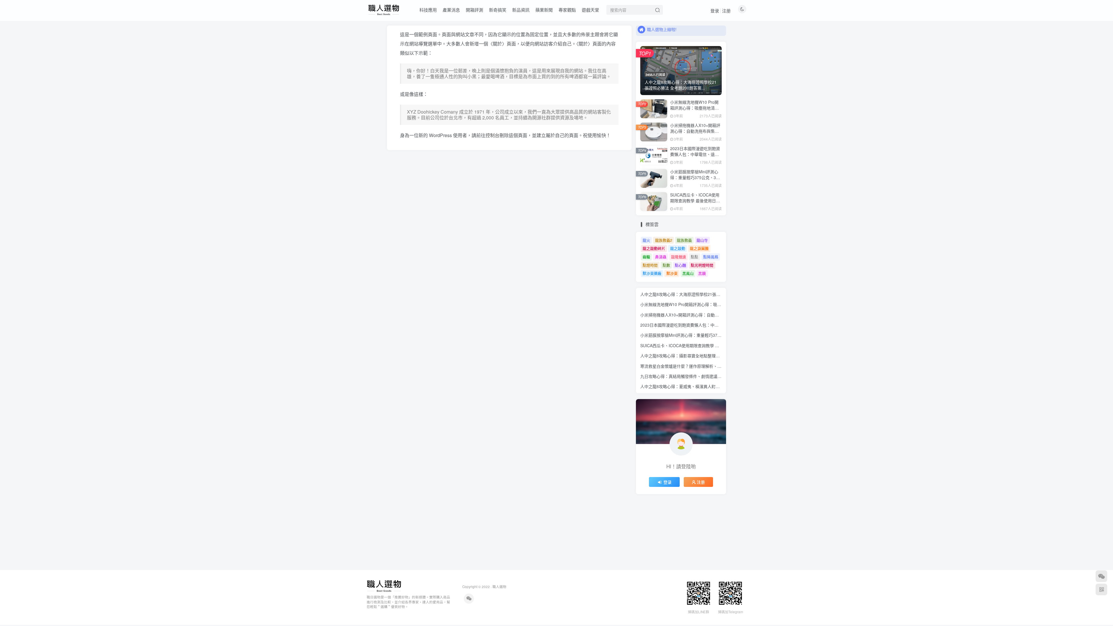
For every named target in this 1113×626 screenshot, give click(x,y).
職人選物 (499, 586)
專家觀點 (567, 10)
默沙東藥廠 (652, 273)
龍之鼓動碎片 (654, 248)
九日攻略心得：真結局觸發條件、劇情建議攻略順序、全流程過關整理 (703, 376)
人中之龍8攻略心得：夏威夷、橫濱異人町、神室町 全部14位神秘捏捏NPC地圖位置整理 (719, 386)
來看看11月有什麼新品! (668, 30)
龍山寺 (702, 240)
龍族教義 (684, 240)
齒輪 (646, 256)
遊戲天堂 (590, 10)
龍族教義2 (663, 240)
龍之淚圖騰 (699, 248)
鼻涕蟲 (660, 256)
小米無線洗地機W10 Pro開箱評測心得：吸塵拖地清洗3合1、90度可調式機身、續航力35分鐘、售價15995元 (696, 110)
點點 (694, 256)
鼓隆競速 (678, 256)
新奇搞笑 (497, 10)
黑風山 (688, 273)
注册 (726, 11)
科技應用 (428, 10)
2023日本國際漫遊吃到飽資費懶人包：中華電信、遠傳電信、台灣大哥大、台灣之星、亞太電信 (695, 156)
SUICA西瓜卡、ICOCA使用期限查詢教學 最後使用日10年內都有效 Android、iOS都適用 (695, 203)
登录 (714, 11)
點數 (666, 265)
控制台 (492, 135)
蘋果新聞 (544, 10)
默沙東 (672, 273)
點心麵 (680, 265)
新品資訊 (521, 10)
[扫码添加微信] (1101, 576)
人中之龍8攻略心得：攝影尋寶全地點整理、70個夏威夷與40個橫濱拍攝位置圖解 (713, 356)
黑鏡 (702, 273)
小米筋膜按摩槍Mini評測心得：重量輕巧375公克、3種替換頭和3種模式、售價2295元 (695, 180)
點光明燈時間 (702, 265)
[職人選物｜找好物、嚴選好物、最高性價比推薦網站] (384, 585)
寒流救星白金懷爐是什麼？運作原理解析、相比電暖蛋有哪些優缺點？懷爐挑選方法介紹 (719, 366)
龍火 (646, 240)
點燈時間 (650, 265)
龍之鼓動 (677, 248)
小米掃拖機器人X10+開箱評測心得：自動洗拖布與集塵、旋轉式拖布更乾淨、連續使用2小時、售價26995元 (695, 133)
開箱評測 (474, 10)
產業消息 (451, 10)
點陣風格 (710, 256)
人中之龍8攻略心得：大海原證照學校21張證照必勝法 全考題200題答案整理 (708, 294)
